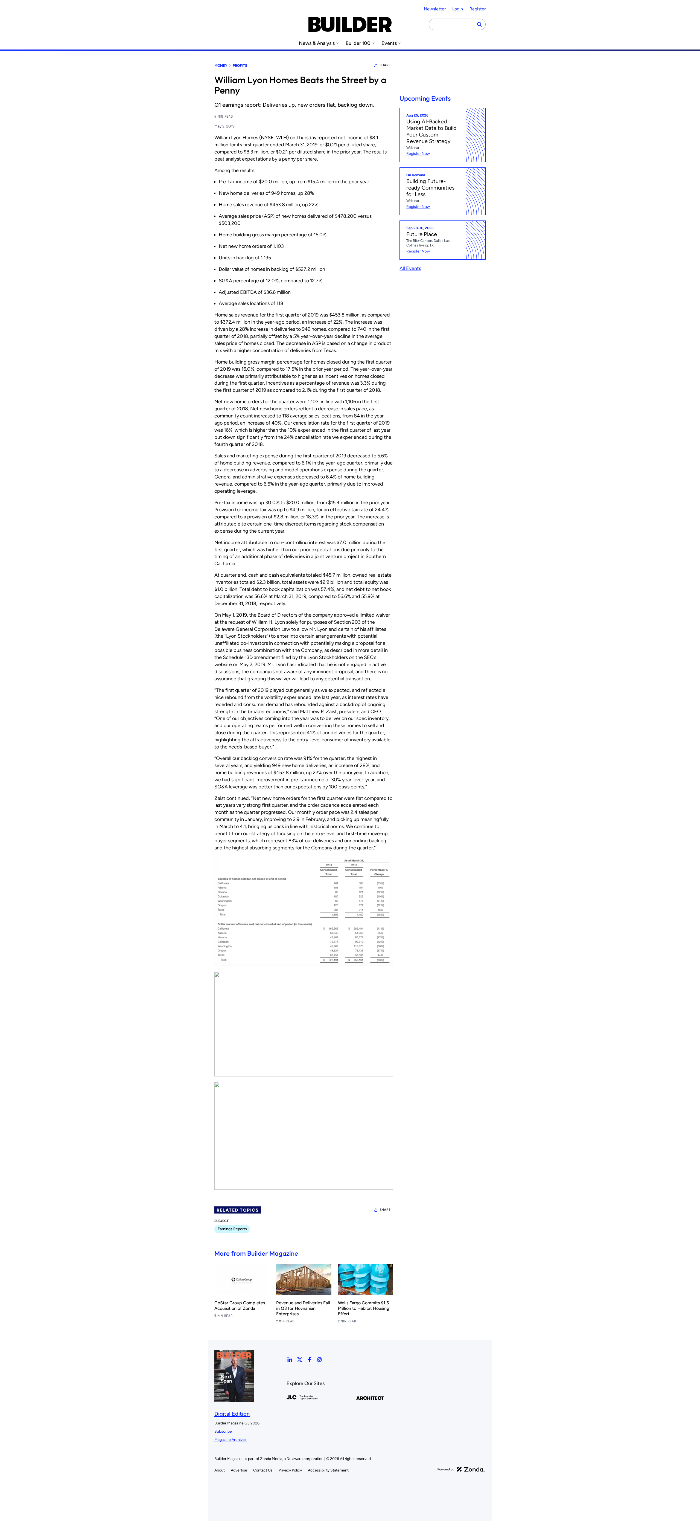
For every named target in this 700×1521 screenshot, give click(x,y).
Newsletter (435, 8)
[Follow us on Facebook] (309, 1359)
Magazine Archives (230, 1439)
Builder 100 (358, 43)
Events (389, 43)
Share (385, 65)
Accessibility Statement (328, 1470)
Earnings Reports (232, 1229)
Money (220, 65)
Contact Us (263, 1470)
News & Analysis (317, 43)
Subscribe (223, 1431)
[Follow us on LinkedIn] (290, 1359)
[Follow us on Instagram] (319, 1359)
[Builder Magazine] (350, 24)
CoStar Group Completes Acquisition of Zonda (239, 1305)
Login (457, 8)
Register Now (418, 153)
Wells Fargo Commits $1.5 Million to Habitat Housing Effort (363, 1308)
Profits (240, 65)
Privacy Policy (290, 1470)
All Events (410, 268)
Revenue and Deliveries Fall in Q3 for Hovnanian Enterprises (303, 1308)
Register (477, 8)
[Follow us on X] (299, 1359)
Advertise (239, 1470)
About (219, 1470)
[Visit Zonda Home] (461, 1469)
